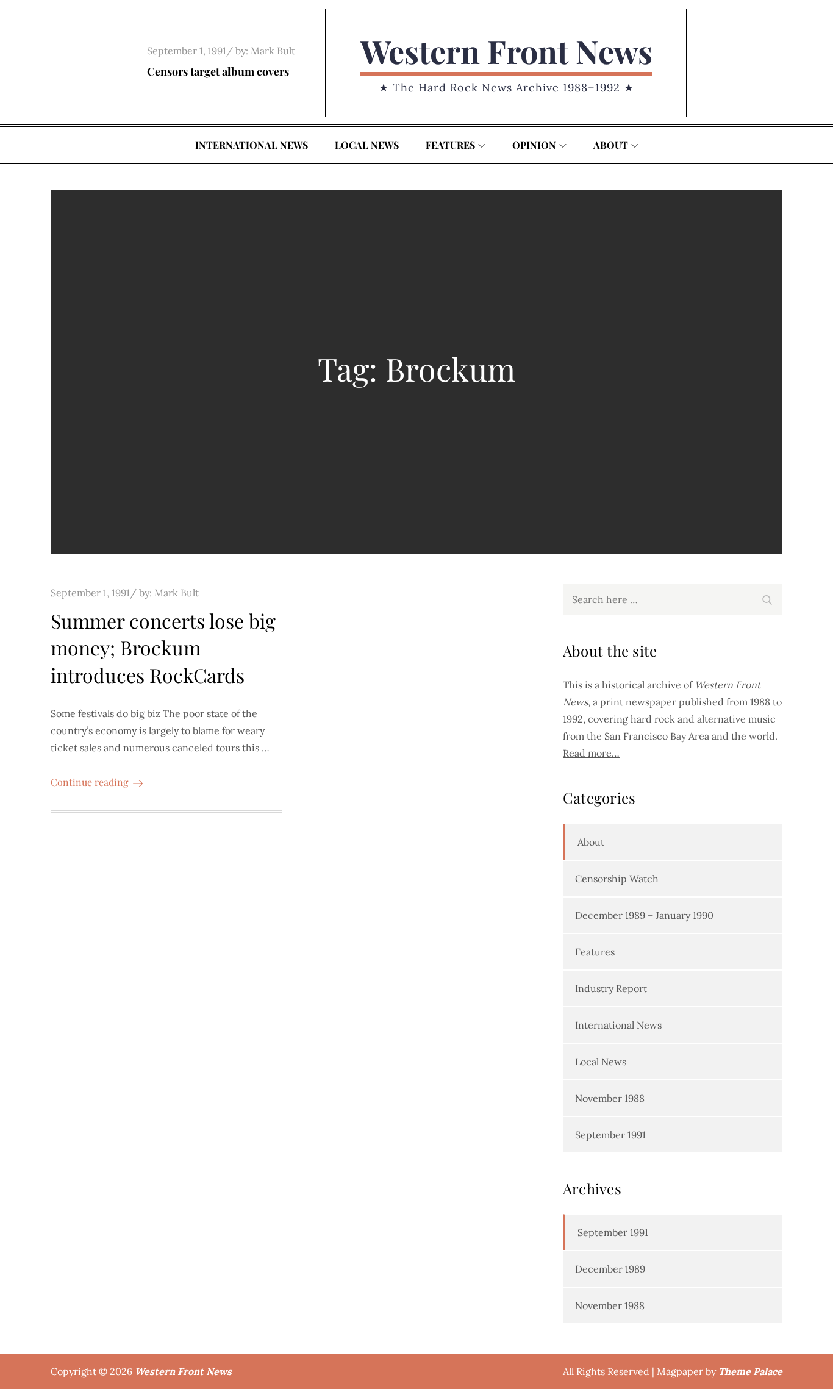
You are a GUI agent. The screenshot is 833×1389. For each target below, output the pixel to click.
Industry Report (611, 988)
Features (450, 144)
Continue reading (89, 782)
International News (251, 144)
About (610, 144)
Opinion (534, 144)
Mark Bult (273, 51)
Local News (367, 144)
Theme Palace (750, 1371)
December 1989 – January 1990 (644, 915)
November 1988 (610, 1098)
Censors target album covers (218, 71)
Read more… (591, 753)
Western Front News (506, 51)
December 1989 (610, 1269)
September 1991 (610, 1135)
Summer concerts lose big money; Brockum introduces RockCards (163, 647)
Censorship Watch (617, 879)
